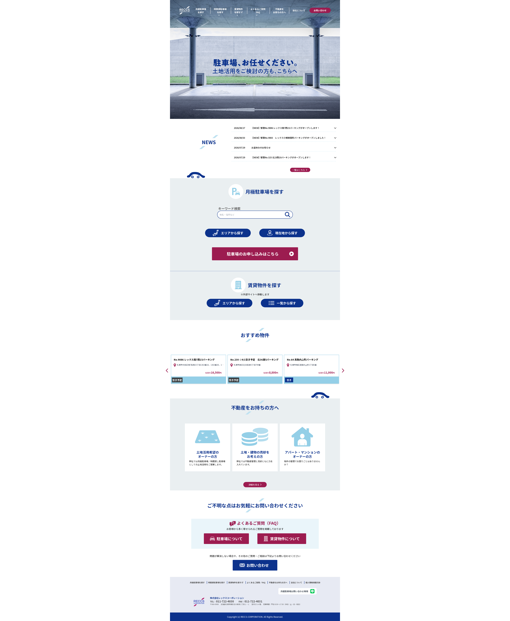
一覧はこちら (298, 169)
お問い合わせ (320, 10)
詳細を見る (254, 484)
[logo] (184, 10)
